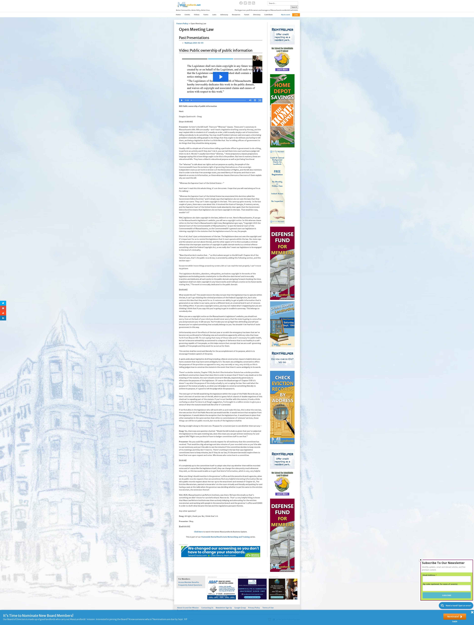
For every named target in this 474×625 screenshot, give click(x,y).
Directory (256, 15)
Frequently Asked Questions (190, 585)
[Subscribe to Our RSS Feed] (253, 3)
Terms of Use (268, 608)
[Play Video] (181, 100)
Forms (205, 15)
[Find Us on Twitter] (245, 3)
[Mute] (249, 100)
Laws (214, 15)
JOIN (296, 15)
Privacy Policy (254, 608)
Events (187, 15)
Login (454, 621)
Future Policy (182, 23)
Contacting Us (207, 608)
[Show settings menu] (254, 100)
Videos (196, 15)
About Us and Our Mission (188, 608)
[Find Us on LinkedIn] (249, 3)
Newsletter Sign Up (224, 608)
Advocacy (224, 15)
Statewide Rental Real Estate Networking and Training (225, 537)
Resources (236, 15)
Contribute (268, 15)
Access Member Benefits (188, 582)
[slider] (218, 100)
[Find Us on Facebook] (241, 3)
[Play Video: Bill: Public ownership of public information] (220, 77)
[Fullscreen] (259, 100)
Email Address (430, 575)
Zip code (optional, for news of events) (440, 584)
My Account (285, 15)
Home (178, 15)
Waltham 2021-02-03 (194, 43)
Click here (198, 532)
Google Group (240, 608)
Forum (246, 15)
